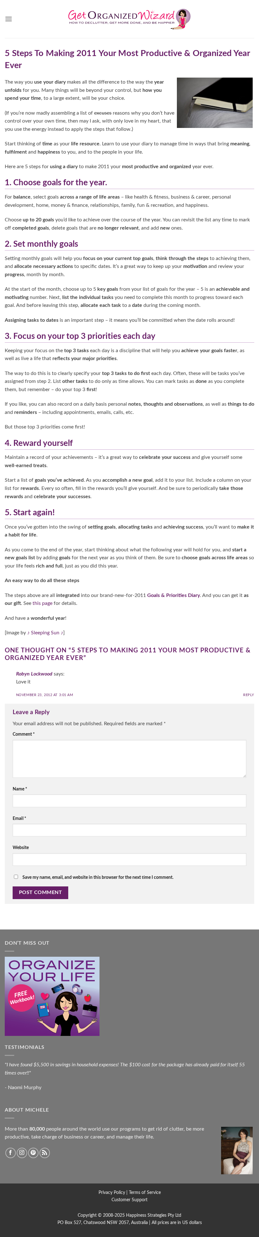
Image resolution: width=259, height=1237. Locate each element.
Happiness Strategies (146, 1215)
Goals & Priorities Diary (173, 595)
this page (42, 603)
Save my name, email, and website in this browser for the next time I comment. (97, 877)
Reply (248, 695)
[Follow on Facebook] (10, 1153)
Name (20, 789)
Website (21, 847)
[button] (8, 19)
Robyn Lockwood (34, 673)
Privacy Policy (112, 1192)
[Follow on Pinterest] (33, 1153)
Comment (24, 734)
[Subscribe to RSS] (44, 1153)
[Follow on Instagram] (22, 1153)
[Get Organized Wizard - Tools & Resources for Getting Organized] (129, 19)
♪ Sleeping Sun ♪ (45, 632)
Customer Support (129, 1199)
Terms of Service (145, 1192)
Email (19, 818)
